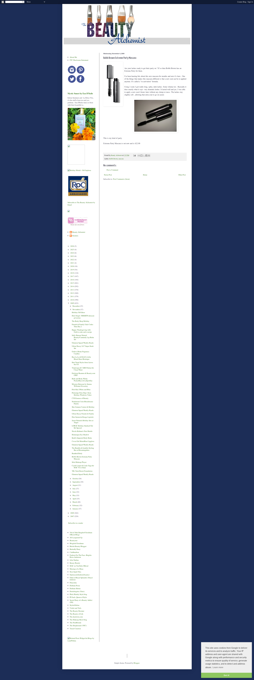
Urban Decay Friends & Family (83, 413)
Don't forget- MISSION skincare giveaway (83, 316)
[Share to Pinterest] (149, 155)
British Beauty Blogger (78, 546)
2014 (72, 286)
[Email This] (139, 155)
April (74, 498)
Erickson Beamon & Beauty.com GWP (83, 374)
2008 (72, 513)
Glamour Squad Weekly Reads (83, 343)
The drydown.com (76, 617)
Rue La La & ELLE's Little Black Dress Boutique (81, 358)
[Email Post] (134, 155)
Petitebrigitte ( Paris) (77, 591)
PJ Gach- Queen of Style (78, 597)
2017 (72, 276)
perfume (82, 224)
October (75, 478)
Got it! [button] (226, 675)
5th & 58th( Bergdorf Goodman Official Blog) (81, 533)
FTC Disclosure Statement (79, 60)
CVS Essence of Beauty (80, 398)
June (74, 492)
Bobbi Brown (113, 159)
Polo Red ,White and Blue (81, 389)
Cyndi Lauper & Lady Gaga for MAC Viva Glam (83, 466)
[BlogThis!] (141, 155)
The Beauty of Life (76, 614)
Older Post (182, 175)
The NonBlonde (75, 622)
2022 (72, 259)
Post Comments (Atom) (121, 179)
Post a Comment (112, 170)
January (75, 508)
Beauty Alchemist (78, 232)
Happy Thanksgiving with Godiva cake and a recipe (82, 331)
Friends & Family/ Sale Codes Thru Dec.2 (82, 325)
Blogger (136, 663)
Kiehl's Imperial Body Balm (82, 438)
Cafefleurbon (74, 552)
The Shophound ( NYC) (78, 625)
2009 (72, 303)
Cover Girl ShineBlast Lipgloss (83, 441)
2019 (72, 269)
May (74, 495)
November (76, 309)
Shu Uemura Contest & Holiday (83, 407)
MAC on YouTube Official (79, 566)
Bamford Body (77, 453)
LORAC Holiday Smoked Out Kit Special (82, 427)
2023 (72, 256)
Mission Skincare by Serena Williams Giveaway (82, 385)
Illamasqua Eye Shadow (80, 434)
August (75, 485)
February (75, 505)
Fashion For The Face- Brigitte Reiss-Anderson (81, 556)
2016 (72, 279)
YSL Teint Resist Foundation (82, 471)
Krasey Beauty (75, 563)
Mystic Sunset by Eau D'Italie (80, 93)
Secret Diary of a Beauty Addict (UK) (81, 601)
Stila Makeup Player (79, 462)
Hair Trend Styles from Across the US (82, 363)
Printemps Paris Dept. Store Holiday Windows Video (82, 394)
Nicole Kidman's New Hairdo (82, 431)
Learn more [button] (218, 667)
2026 (72, 246)
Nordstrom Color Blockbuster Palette (82, 402)
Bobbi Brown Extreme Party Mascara (82, 457)
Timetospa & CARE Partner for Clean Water (83, 369)
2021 (72, 263)
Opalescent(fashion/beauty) (79, 575)
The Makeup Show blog (78, 619)
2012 (72, 293)
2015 (72, 283)
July (74, 488)
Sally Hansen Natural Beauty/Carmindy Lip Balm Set (83, 337)
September (76, 482)
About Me (73, 57)
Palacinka (73, 582)
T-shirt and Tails (75, 608)
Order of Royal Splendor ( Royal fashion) (81, 578)
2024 (72, 253)
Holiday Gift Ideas (78, 312)
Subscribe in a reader (75, 523)
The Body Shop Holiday (80, 321)
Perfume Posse (75, 585)
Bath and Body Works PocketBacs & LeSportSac (82, 379)
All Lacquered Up (76, 537)
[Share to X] (144, 155)
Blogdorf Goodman (77, 543)
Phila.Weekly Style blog (78, 594)
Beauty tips (74, 224)
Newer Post (108, 175)
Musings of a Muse (76, 569)
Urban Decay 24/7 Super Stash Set (83, 347)
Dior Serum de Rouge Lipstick (83, 417)
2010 (72, 300)
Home (145, 175)
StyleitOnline (74, 605)
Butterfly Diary (75, 549)
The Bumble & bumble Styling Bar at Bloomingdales (83, 449)
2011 (72, 296)
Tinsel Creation (75, 628)
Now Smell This (75, 572)
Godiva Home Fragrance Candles (80, 352)
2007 (72, 516)
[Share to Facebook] (146, 155)
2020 (72, 266)
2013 (72, 290)
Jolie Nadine (74, 560)
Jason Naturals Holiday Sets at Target (82, 421)
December (76, 306)
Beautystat (73, 540)
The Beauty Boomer (77, 611)
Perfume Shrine (75, 588)
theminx (75, 236)
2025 (72, 249)
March (75, 502)
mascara (121, 159)
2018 (72, 273)
